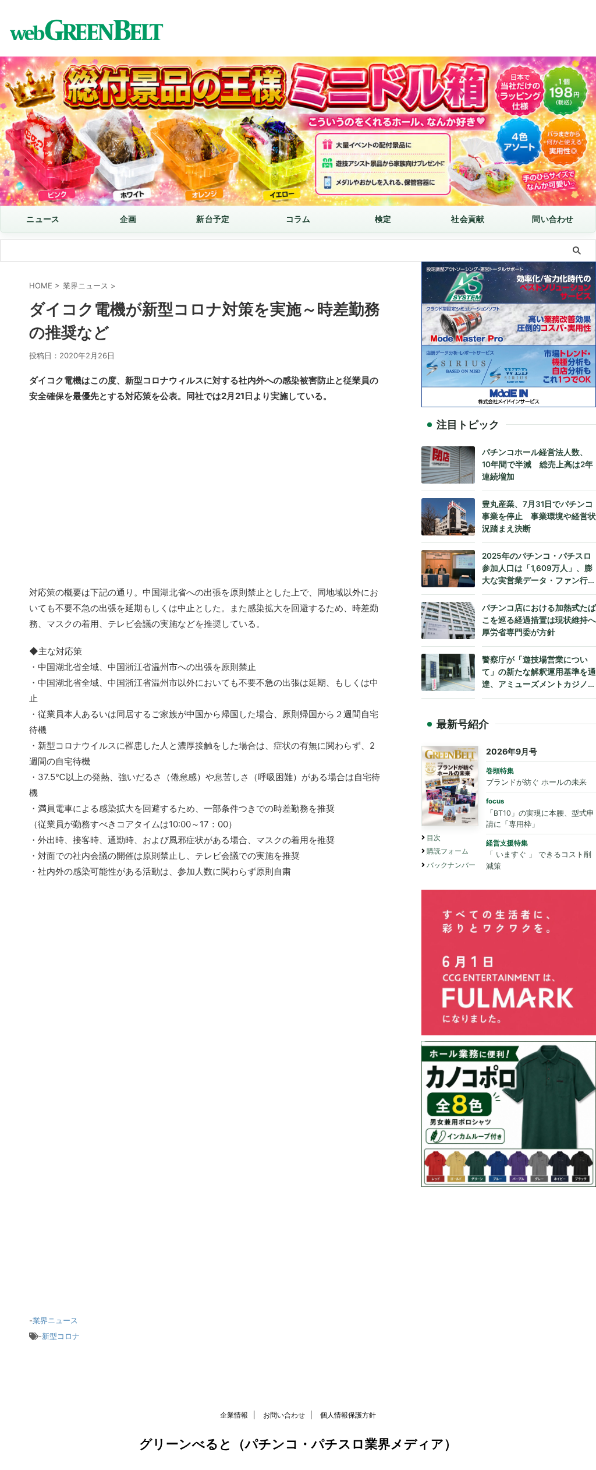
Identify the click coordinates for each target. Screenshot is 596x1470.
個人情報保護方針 (348, 1415)
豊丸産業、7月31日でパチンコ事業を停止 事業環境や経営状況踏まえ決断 (539, 516)
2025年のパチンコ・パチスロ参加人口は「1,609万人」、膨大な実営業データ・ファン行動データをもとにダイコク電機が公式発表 (539, 569)
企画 (128, 219)
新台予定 (212, 219)
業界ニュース (55, 1320)
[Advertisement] (205, 497)
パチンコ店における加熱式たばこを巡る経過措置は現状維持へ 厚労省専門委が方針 (539, 620)
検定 (383, 219)
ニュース (42, 219)
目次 (434, 837)
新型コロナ (61, 1336)
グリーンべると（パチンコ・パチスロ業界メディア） (298, 1443)
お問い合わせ (284, 1415)
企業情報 (234, 1415)
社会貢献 (467, 219)
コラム (298, 219)
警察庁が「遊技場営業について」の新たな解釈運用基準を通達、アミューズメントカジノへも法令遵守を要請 (539, 672)
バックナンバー (451, 865)
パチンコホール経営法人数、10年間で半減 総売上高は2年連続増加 (537, 464)
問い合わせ (552, 219)
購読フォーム (448, 851)
